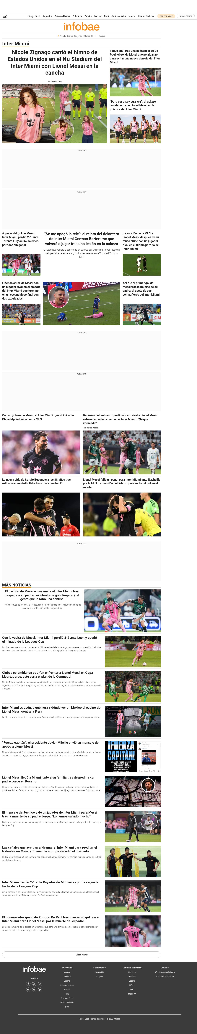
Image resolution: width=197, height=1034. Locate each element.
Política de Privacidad (165, 976)
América (67, 972)
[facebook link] (28, 984)
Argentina (47, 16)
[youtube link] (28, 990)
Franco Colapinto (74, 36)
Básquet (101, 36)
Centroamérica (118, 16)
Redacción (99, 972)
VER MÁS (82, 954)
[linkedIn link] (40, 990)
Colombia (77, 16)
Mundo (132, 16)
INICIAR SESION (186, 16)
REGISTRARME (166, 16)
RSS (67, 1007)
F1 (96, 36)
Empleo (99, 976)
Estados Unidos (62, 16)
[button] (5, 16)
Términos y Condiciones (165, 972)
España (88, 16)
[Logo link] (81, 26)
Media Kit (132, 994)
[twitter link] (34, 984)
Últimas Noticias (146, 16)
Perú (106, 16)
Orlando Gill (88, 36)
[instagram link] (40, 984)
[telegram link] (34, 990)
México (97, 16)
